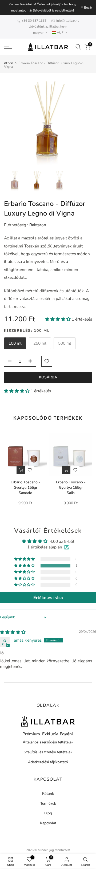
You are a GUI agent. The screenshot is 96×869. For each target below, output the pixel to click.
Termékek (48, 803)
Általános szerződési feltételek (48, 742)
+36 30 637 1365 (34, 20)
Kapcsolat (48, 823)
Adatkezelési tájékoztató (48, 762)
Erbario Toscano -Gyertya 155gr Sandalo (25, 487)
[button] (58, 319)
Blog (48, 813)
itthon (8, 63)
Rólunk (48, 793)
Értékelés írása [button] (48, 598)
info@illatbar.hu (67, 20)
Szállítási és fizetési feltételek (48, 752)
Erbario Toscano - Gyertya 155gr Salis (71, 487)
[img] (13, 632)
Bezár (87, 7)
